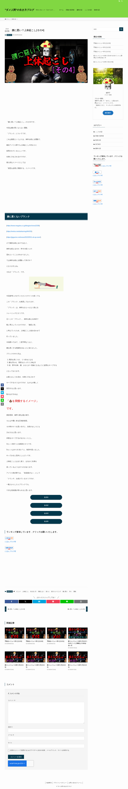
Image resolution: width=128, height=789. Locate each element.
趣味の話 (98, 148)
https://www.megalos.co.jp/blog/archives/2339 (23, 226)
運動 (75, 591)
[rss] (119, 1)
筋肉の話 (9, 35)
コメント (11, 700)
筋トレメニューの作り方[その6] (103, 62)
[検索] (122, 1)
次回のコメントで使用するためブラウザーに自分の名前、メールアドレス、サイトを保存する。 (40, 750)
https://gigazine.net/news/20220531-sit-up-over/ (23, 237)
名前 (10, 727)
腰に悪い (65, 591)
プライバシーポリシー (60, 782)
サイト (10, 743)
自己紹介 (108, 113)
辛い (70, 591)
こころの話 (98, 132)
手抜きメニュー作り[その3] (102, 43)
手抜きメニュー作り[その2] (102, 47)
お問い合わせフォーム (75, 782)
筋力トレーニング (56, 591)
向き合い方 (33, 591)
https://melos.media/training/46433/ (19, 231)
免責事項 (49, 782)
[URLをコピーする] (81, 601)
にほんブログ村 (10, 542)
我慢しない (41, 591)
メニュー (18, 591)
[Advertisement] (46, 100)
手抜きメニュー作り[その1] (102, 51)
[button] (11, 601)
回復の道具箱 (99, 136)
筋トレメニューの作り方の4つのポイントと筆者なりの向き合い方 (108, 56)
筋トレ (48, 591)
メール (11, 735)
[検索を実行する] (121, 29)
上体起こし (25, 591)
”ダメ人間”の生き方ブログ (19, 10)
